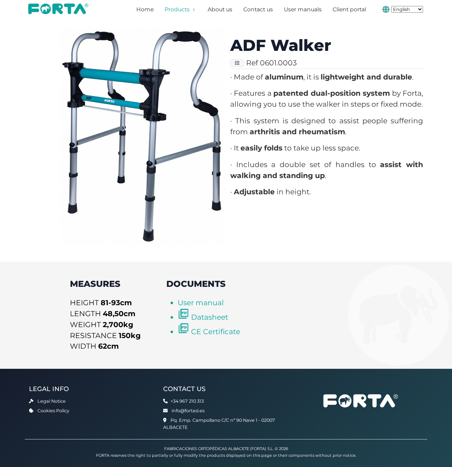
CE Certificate (215, 331)
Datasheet (209, 317)
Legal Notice (51, 401)
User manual (201, 302)
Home (145, 9)
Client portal (349, 9)
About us (220, 9)
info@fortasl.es (188, 410)
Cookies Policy (53, 410)
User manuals (303, 9)
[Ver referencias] (237, 63)
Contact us (258, 9)
